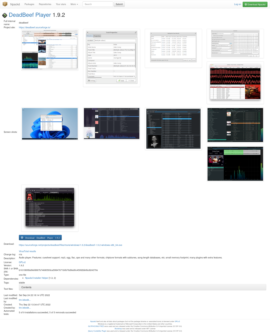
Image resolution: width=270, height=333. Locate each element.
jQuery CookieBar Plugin (97, 331)
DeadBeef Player (30, 14)
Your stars (61, 4)
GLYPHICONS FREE (96, 326)
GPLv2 (22, 262)
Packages (29, 4)
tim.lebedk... (25, 299)
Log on (237, 4)
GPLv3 (177, 321)
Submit (119, 4)
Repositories (45, 4)
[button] (40, 237)
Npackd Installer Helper (36, 277)
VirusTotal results (27, 251)
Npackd (15, 4)
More (73, 4)
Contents (26, 287)
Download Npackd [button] (256, 4)
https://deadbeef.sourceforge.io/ (34, 27)
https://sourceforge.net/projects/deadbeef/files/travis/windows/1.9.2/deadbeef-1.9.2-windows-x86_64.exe (70, 244)
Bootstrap (118, 328)
